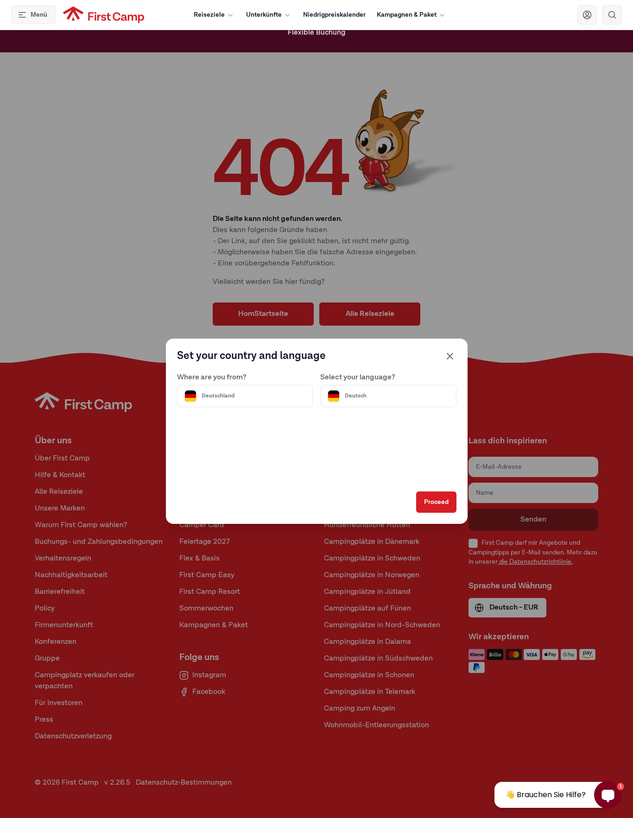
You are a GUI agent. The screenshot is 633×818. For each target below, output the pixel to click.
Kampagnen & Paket (407, 15)
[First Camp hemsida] (103, 14)
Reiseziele (209, 15)
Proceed (436, 502)
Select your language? (357, 377)
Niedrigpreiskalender (334, 15)
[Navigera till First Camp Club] (587, 15)
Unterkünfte (264, 15)
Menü (39, 15)
